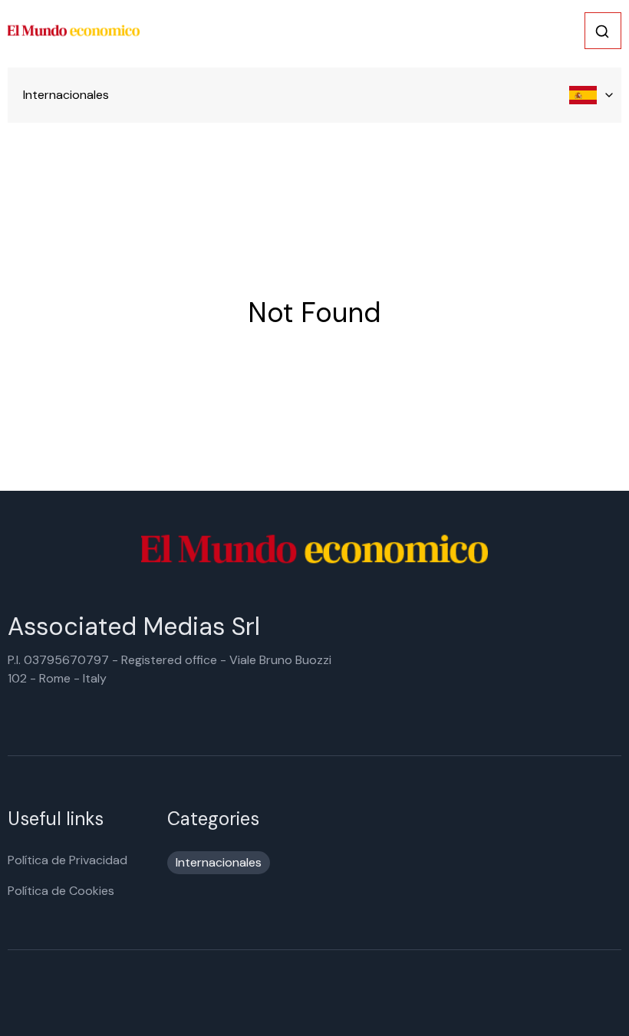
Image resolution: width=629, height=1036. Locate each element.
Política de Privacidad (67, 860)
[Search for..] (602, 31)
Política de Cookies (61, 891)
